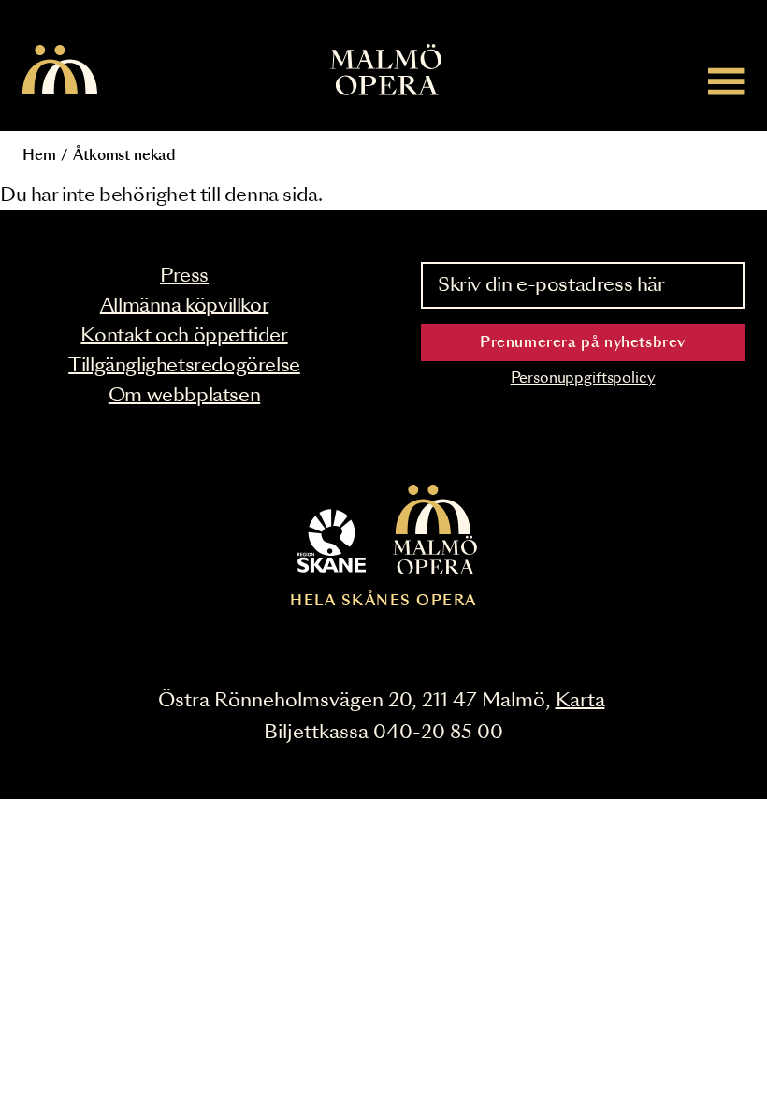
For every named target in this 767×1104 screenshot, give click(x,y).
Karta (580, 700)
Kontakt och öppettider (183, 336)
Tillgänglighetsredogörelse (184, 365)
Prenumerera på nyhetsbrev (583, 343)
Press (184, 276)
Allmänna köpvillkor (184, 306)
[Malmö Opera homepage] (59, 71)
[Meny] (726, 81)
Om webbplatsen (184, 395)
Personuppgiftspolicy (583, 378)
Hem (39, 156)
